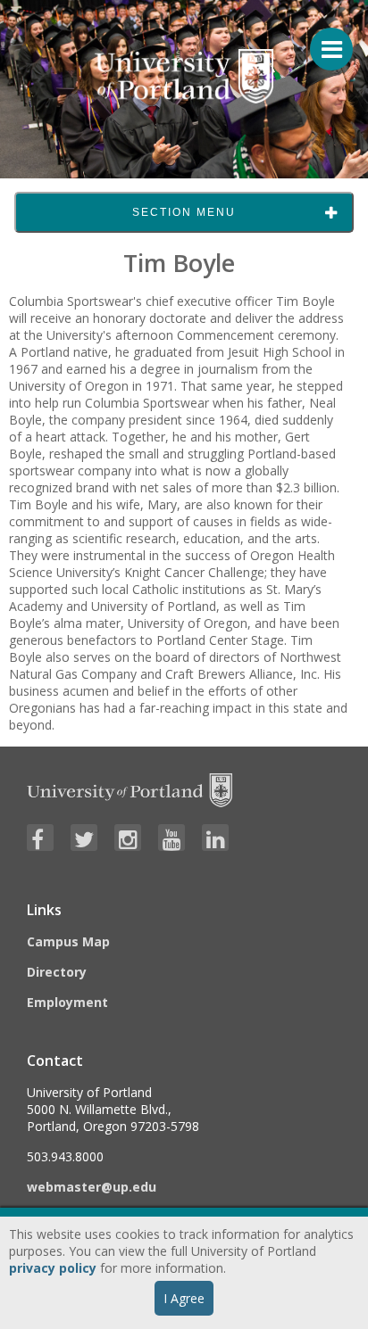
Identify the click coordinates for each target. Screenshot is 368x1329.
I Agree (184, 1298)
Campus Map (68, 941)
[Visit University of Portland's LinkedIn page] (215, 837)
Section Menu (184, 212)
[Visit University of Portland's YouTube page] (171, 837)
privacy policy (52, 1267)
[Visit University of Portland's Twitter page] (84, 837)
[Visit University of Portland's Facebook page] (40, 837)
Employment (67, 1002)
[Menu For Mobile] (323, 40)
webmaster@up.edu (91, 1186)
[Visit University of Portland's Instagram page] (127, 837)
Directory (57, 971)
